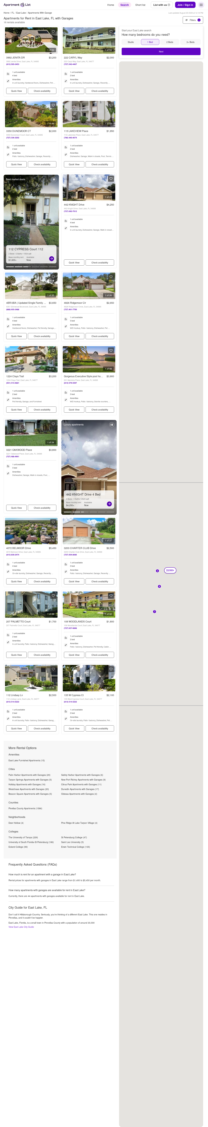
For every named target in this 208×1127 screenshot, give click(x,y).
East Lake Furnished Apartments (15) (27, 760)
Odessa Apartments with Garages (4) (79, 793)
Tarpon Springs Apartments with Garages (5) (30, 779)
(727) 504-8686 (70, 554)
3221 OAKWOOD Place (19, 450)
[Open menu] (201, 5)
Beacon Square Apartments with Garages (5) (30, 793)
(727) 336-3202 (12, 137)
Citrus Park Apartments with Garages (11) (81, 784)
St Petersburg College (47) (74, 837)
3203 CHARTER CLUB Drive (80, 548)
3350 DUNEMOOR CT (18, 131)
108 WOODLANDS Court (77, 621)
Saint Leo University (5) (72, 842)
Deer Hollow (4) (16, 822)
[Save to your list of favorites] (53, 32)
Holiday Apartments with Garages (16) (27, 784)
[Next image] (55, 40)
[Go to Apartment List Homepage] (17, 5)
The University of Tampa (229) (23, 837)
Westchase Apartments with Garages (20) (29, 789)
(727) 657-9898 (70, 628)
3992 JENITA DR (15, 57)
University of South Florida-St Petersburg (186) (31, 842)
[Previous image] (7, 40)
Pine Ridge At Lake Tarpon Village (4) (79, 822)
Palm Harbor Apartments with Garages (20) (29, 774)
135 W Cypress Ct (74, 695)
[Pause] (54, 181)
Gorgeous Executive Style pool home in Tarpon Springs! (94, 376)
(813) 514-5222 (12, 701)
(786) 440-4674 (70, 137)
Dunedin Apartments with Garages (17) (80, 789)
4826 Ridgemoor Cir (75, 303)
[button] (159, 587)
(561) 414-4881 (12, 382)
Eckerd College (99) (18, 846)
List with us (160, 5)
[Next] (51, 258)
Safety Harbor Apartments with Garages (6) (82, 774)
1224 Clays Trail (15, 376)
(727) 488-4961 (12, 456)
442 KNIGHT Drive (74, 204)
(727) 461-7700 (70, 309)
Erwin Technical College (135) (75, 846)
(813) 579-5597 (70, 382)
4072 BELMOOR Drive (18, 548)
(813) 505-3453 (12, 64)
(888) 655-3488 (12, 309)
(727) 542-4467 (70, 64)
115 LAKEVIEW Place (76, 131)
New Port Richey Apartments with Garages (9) (83, 779)
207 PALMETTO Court (18, 621)
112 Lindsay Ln (14, 695)
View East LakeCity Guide (21, 926)
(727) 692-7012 (70, 211)
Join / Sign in (185, 5)
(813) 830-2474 (12, 554)
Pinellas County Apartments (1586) (25, 808)
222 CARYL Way (73, 57)
